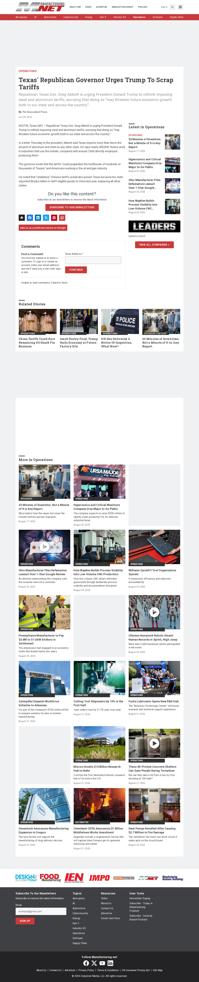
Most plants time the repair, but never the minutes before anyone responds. (42, 515)
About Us (41, 970)
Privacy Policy (86, 970)
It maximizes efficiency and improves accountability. (150, 580)
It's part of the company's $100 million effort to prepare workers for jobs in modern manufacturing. (44, 713)
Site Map (158, 970)
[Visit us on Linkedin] (110, 963)
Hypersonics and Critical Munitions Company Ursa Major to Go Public (145, 163)
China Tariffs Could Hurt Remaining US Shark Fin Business (37, 342)
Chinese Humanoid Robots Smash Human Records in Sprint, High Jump (153, 637)
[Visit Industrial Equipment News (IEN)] (74, 877)
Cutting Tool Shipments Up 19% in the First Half (98, 703)
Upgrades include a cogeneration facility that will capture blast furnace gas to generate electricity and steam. (98, 840)
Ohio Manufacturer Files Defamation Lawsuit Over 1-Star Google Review (145, 184)
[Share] (30, 218)
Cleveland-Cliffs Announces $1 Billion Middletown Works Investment (98, 830)
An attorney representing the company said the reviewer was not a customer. (43, 580)
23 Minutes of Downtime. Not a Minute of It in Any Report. (145, 143)
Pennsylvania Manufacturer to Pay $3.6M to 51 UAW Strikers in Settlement (41, 639)
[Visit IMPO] (99, 877)
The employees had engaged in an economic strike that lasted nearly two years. (44, 649)
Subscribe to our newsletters (72, 207)
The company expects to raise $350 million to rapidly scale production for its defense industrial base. (99, 517)
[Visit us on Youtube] (102, 963)
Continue (76, 269)
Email (19, 905)
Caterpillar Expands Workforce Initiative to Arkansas (39, 703)
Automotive (81, 822)
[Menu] (180, 7)
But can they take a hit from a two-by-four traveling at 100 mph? (152, 777)
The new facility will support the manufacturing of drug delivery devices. (41, 838)
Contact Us (55, 970)
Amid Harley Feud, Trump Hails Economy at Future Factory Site (79, 342)
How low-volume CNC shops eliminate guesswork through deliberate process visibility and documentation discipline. (95, 582)
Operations (28, 71)
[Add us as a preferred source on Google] (62, 218)
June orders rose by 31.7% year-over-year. (97, 709)
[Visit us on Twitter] (94, 963)
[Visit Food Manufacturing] (50, 877)
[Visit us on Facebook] (86, 963)
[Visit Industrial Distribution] (124, 877)
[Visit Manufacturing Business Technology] (172, 877)
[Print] (22, 218)
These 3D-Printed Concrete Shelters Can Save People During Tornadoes (152, 768)
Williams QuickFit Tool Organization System (152, 572)
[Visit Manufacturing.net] (148, 877)
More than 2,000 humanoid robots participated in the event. (154, 646)
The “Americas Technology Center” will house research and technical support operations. (154, 707)
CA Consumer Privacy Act (136, 970)
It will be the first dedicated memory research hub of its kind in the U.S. (99, 777)
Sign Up (25, 920)
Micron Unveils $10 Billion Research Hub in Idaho (97, 768)
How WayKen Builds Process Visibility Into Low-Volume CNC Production (143, 205)
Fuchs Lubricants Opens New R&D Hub (154, 701)
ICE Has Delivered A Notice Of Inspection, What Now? (116, 342)
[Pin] (54, 218)
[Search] (172, 7)
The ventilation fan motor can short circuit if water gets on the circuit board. (153, 838)
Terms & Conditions (108, 970)
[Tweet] (46, 218)
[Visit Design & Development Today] (26, 877)
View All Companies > (154, 244)
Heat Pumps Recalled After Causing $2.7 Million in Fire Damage (152, 830)
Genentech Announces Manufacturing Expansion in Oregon (44, 830)
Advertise (70, 970)
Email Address (74, 254)
